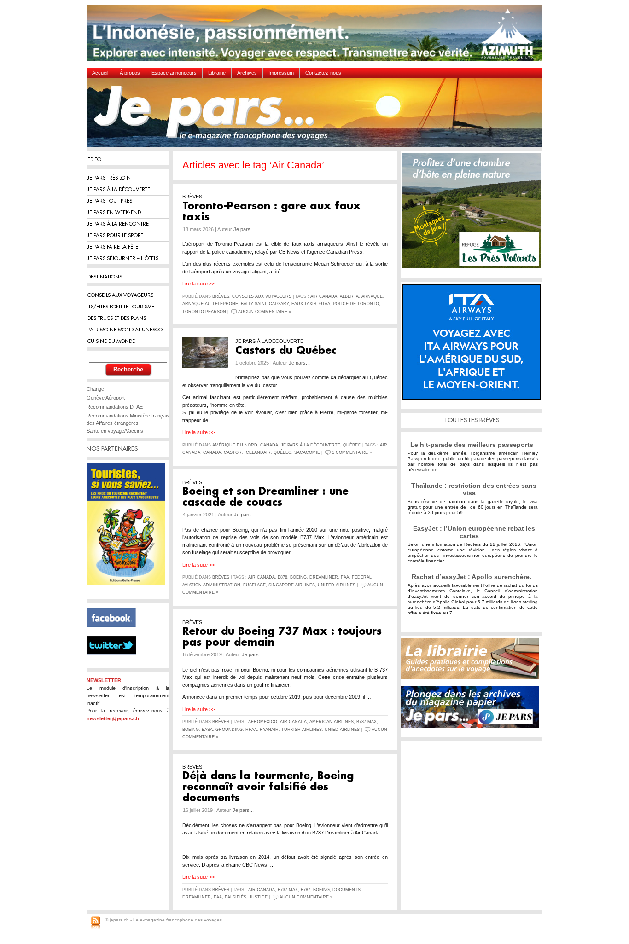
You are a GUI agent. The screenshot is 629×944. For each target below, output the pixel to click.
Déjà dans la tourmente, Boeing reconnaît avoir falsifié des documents (268, 787)
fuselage (254, 585)
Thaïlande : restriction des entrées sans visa (473, 489)
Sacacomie (307, 452)
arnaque (372, 296)
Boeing (298, 577)
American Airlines (331, 721)
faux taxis (303, 303)
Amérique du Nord (234, 445)
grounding (229, 729)
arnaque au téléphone (210, 303)
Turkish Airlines (301, 729)
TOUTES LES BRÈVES (471, 420)
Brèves (220, 296)
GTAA (324, 303)
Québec (352, 445)
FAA (345, 577)
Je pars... (244, 229)
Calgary (279, 303)
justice (258, 897)
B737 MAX (366, 721)
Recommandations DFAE (115, 407)
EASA (207, 729)
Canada (269, 445)
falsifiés (235, 897)
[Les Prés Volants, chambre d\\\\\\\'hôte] (473, 214)
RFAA (251, 729)
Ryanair (269, 729)
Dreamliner (323, 577)
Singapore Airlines (291, 585)
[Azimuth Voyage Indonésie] (317, 36)
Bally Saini (253, 303)
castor (233, 452)
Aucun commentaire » (264, 311)
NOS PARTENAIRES (112, 449)
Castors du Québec (286, 351)
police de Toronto (356, 303)
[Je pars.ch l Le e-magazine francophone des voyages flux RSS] (95, 923)
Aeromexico (262, 721)
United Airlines (336, 585)
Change (95, 389)
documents (346, 889)
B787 (305, 889)
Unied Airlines (342, 729)
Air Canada (323, 296)
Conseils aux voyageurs (261, 296)
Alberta (349, 296)
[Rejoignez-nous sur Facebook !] (115, 632)
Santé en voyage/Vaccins (115, 431)
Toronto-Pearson (204, 311)
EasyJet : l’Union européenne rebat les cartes (474, 532)
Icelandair (258, 452)
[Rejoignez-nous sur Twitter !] (115, 663)
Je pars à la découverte (310, 445)
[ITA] (473, 345)
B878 (282, 577)
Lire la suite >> (198, 283)
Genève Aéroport (106, 397)
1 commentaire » (352, 452)
